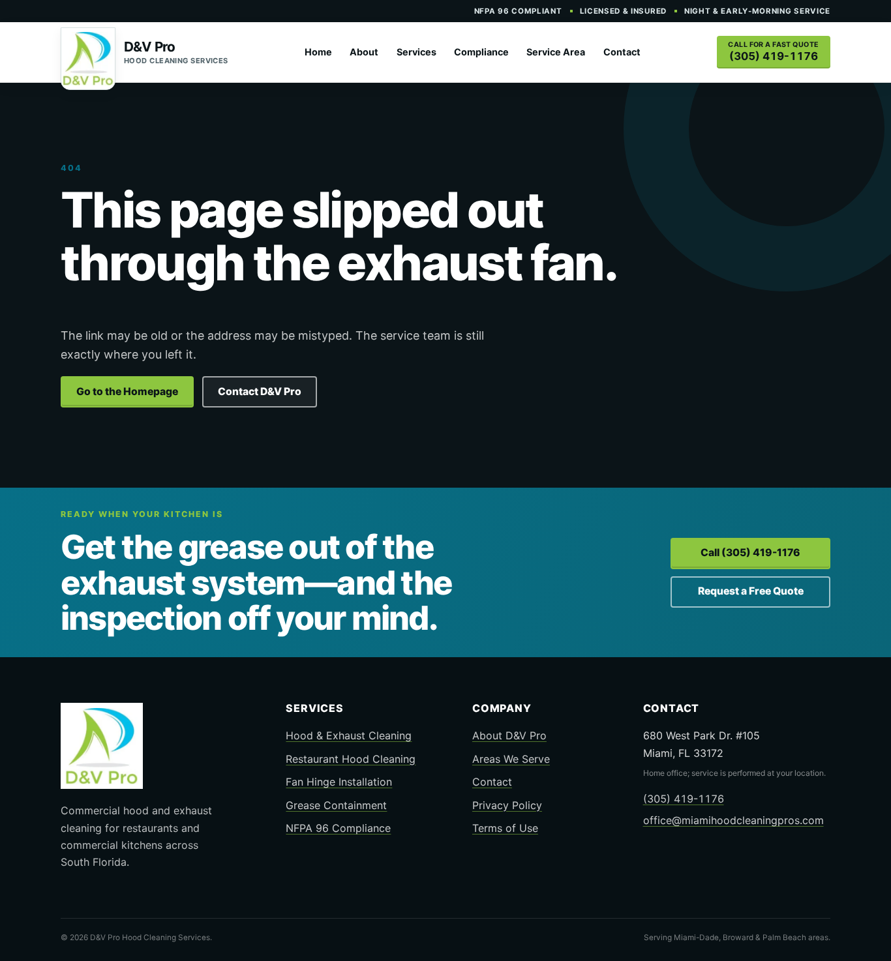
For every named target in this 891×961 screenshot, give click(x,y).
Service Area (555, 51)
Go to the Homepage (127, 391)
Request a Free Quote (751, 591)
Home (318, 51)
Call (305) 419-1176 (750, 552)
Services (416, 51)
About (364, 51)
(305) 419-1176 (683, 798)
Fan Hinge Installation (339, 781)
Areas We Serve (511, 758)
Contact (622, 51)
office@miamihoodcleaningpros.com (733, 820)
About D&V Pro (509, 735)
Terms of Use (505, 828)
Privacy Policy (507, 805)
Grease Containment (336, 805)
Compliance (481, 51)
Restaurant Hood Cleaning (350, 758)
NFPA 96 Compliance (338, 828)
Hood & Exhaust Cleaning (349, 735)
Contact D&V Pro (259, 391)
